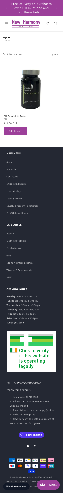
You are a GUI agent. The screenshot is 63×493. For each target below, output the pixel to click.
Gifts (8, 255)
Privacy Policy (13, 191)
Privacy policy (36, 481)
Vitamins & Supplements (19, 270)
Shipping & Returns (16, 183)
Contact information (34, 486)
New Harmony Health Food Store (30, 477)
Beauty (10, 233)
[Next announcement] (57, 7)
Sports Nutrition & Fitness (20, 262)
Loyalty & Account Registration (22, 205)
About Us (11, 169)
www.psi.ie (29, 414)
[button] (6, 23)
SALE (8, 277)
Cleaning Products (16, 240)
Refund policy (21, 481)
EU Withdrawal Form (17, 213)
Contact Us (12, 176)
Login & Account (14, 198)
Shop (9, 162)
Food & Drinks (13, 248)
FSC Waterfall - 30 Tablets (15, 116)
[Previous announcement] (6, 7)
